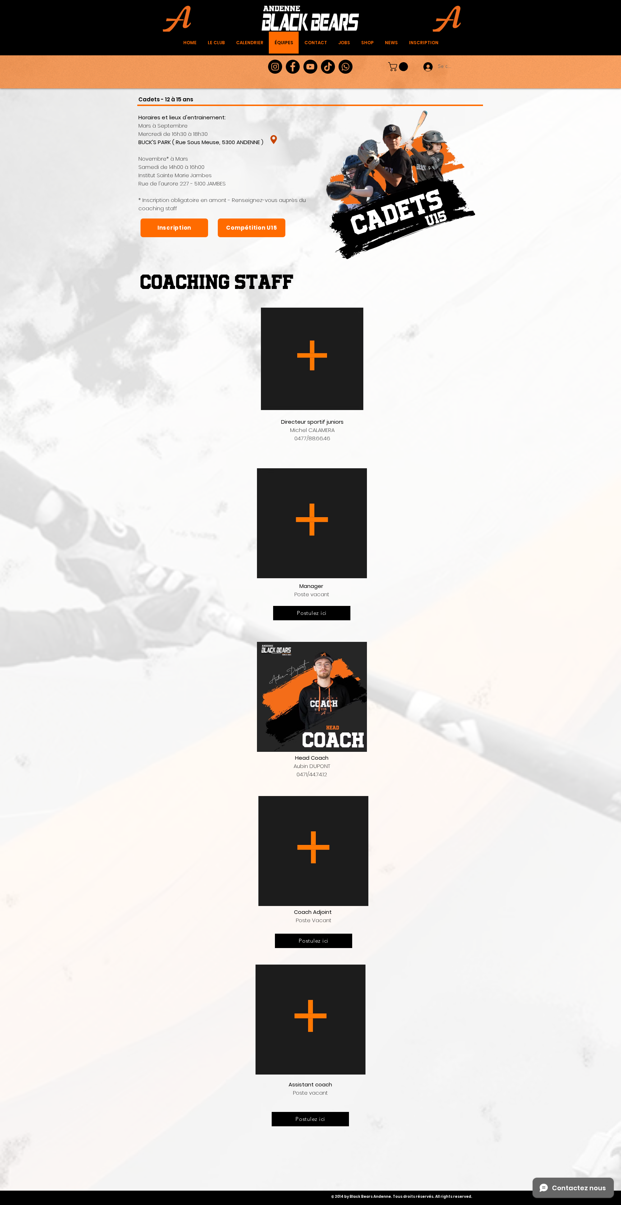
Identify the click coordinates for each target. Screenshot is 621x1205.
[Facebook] (293, 67)
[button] (399, 66)
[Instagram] (275, 67)
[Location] (273, 140)
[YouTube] (310, 67)
